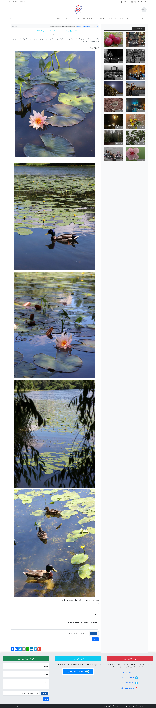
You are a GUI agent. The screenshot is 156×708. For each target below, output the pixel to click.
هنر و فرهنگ (86, 26)
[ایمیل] (129, 2)
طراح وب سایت (6, 706)
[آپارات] (146, 2)
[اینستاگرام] (139, 2)
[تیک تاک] (122, 2)
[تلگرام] (135, 2)
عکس (79, 26)
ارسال (95, 639)
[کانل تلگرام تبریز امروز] (78, 671)
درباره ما (22, 1)
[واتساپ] (132, 2)
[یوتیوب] (142, 2)
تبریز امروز (95, 26)
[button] (132, 18)
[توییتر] (125, 2)
